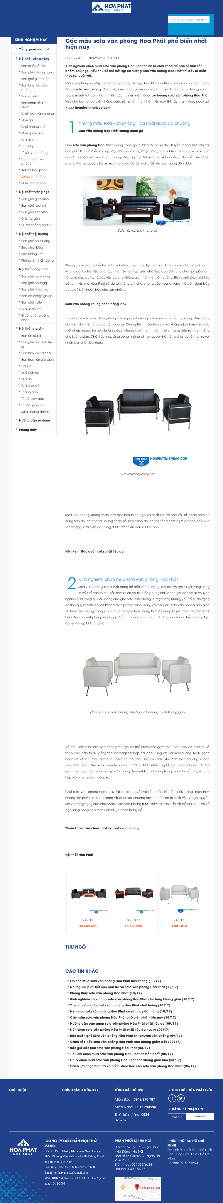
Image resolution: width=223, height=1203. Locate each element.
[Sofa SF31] (179, 893)
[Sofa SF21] (88, 893)
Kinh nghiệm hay (31, 39)
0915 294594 (145, 1107)
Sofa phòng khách (35, 411)
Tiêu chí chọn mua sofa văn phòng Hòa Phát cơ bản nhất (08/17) (121, 1053)
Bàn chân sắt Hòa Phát (35, 104)
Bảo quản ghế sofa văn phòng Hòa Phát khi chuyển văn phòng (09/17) (126, 1035)
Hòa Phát (149, 803)
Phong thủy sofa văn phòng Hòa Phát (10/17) (106, 993)
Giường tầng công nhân (35, 317)
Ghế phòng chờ (33, 126)
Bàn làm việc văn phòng (34, 87)
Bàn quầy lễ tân (33, 65)
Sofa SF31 (179, 920)
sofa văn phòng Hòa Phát (93, 145)
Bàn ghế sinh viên (34, 212)
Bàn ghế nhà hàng (35, 276)
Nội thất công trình (33, 269)
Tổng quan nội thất (34, 49)
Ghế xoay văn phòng (37, 113)
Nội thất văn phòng (34, 58)
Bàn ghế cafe (31, 302)
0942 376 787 (144, 1099)
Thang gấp (29, 392)
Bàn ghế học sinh (34, 205)
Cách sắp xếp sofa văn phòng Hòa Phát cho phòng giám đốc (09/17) (125, 1041)
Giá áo (26, 379)
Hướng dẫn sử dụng (34, 420)
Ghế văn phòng (33, 183)
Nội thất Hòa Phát (79, 854)
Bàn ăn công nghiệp (36, 296)
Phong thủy (28, 429)
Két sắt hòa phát (34, 170)
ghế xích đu (30, 372)
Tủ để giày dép (32, 398)
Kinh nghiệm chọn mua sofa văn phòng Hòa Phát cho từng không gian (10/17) (132, 999)
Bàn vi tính (29, 96)
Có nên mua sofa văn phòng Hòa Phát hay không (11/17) (115, 980)
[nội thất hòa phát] (216, 6)
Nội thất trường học (34, 191)
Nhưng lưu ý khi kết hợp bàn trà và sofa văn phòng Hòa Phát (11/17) (124, 986)
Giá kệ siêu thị (31, 309)
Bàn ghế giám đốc (35, 78)
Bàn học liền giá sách (37, 359)
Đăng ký (200, 1116)
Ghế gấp (28, 120)
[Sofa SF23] (134, 893)
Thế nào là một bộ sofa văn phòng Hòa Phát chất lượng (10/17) (120, 1005)
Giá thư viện (30, 218)
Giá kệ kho (29, 139)
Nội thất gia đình (32, 328)
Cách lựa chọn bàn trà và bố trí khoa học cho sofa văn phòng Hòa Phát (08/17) (133, 1066)
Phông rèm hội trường (37, 260)
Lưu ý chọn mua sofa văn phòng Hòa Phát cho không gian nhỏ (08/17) (125, 1059)
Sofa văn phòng (33, 176)
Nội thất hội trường (33, 233)
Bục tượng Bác (32, 254)
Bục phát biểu (32, 247)
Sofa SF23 (133, 920)
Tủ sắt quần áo (32, 405)
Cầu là (26, 366)
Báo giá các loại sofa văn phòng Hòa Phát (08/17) (110, 1047)
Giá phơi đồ (30, 385)
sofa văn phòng (88, 89)
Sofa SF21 (88, 920)
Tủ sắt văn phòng (34, 152)
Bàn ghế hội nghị (34, 282)
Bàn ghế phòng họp (36, 72)
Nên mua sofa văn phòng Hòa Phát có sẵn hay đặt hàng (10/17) (121, 1011)
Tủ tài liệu (28, 146)
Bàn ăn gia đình (33, 335)
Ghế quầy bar (32, 133)
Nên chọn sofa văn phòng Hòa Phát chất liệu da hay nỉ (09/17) (120, 1029)
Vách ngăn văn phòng (33, 161)
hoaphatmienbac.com (92, 107)
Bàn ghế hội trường (35, 241)
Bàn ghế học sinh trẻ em (36, 344)
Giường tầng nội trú (36, 225)
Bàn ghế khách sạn (36, 289)
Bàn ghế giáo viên (35, 199)
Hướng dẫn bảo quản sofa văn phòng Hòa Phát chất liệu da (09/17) (124, 1023)
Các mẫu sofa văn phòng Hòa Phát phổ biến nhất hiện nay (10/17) (123, 1017)
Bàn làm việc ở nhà (36, 353)
